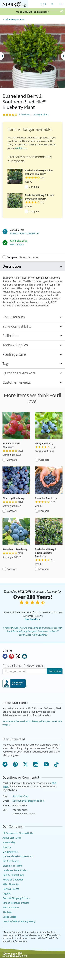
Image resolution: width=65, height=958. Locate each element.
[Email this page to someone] (24, 656)
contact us (20, 148)
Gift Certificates (10, 861)
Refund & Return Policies (15, 902)
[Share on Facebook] (5, 656)
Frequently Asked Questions (17, 856)
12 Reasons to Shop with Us (17, 833)
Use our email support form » (28, 800)
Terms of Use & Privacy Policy (18, 921)
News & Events (10, 888)
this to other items (22, 257)
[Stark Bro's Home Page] (14, 4)
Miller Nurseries (10, 884)
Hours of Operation (13, 879)
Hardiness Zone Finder (14, 870)
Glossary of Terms (12, 865)
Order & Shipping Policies (16, 898)
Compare (34, 186)
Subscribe (54, 671)
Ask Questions (41, 114)
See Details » (32, 619)
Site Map (7, 912)
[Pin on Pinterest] (11, 656)
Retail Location (10, 907)
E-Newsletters (10, 851)
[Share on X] (18, 656)
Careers (6, 847)
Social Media (9, 916)
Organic (6, 893)
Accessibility (8, 842)
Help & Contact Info (13, 874)
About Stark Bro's (12, 837)
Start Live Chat (20, 796)
